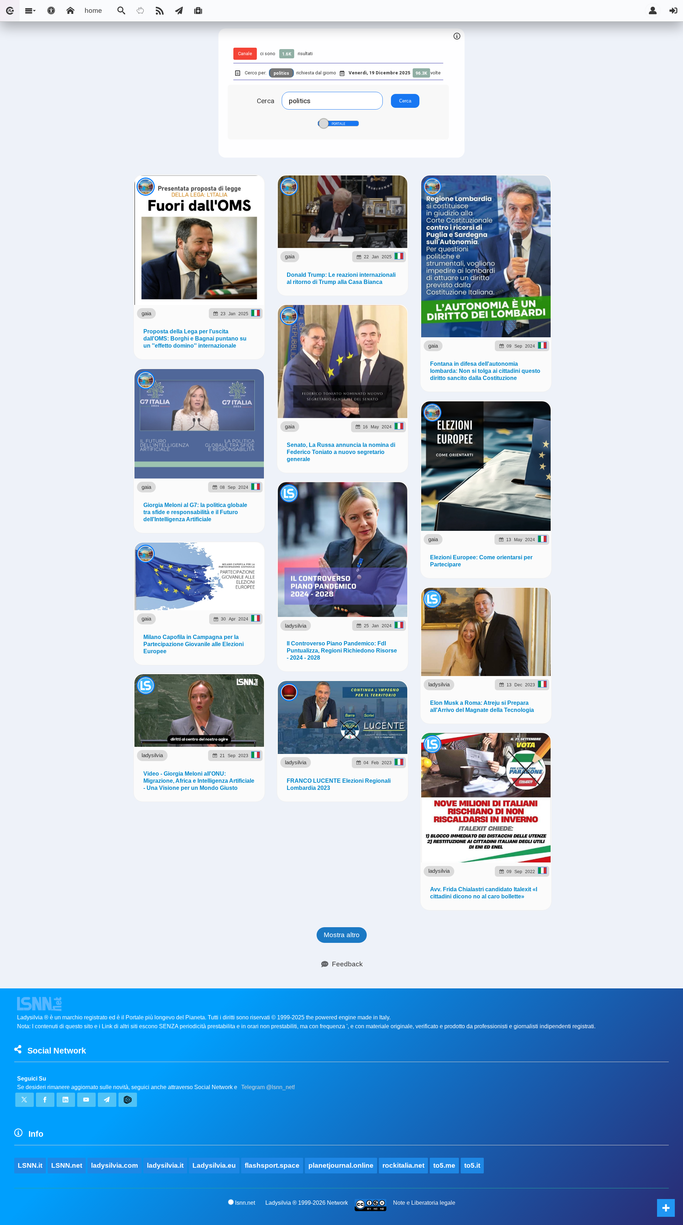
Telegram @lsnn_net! (268, 1087)
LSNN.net (66, 1165)
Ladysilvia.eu (214, 1165)
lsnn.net (245, 1203)
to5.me (444, 1165)
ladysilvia (295, 625)
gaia (146, 313)
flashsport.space (272, 1165)
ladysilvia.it (165, 1165)
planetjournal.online (341, 1165)
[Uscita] (673, 10)
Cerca (265, 100)
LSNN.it (30, 1165)
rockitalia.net (403, 1165)
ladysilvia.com (114, 1165)
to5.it (472, 1165)
